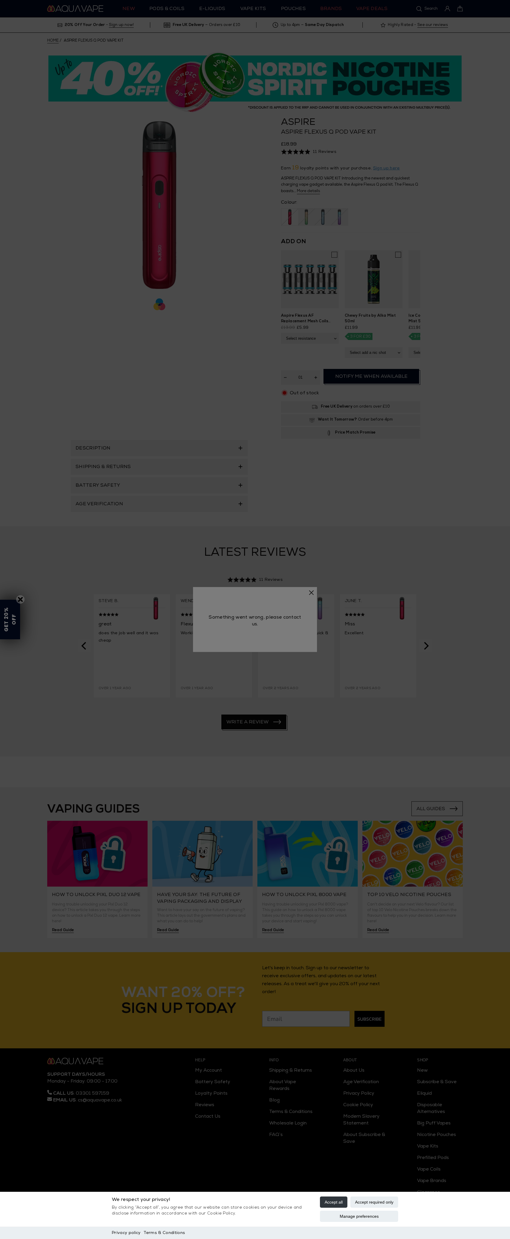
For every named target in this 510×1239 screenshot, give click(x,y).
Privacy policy (126, 1232)
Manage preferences (359, 1216)
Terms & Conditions (164, 1232)
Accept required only (374, 1202)
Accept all (334, 1202)
